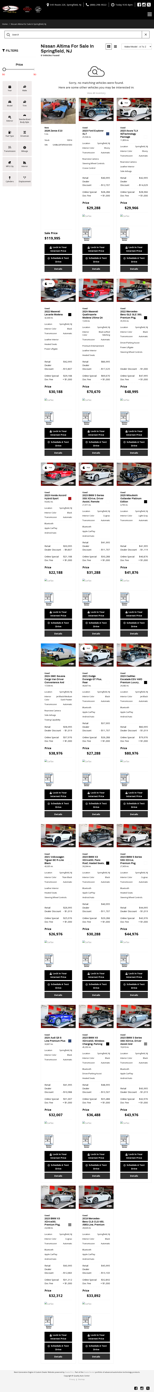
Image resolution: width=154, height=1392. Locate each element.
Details (58, 268)
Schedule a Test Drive (60, 259)
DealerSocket (89, 1372)
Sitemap (81, 1379)
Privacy (72, 1379)
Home (5, 24)
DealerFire (69, 1372)
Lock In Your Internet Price (58, 249)
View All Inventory (96, 92)
